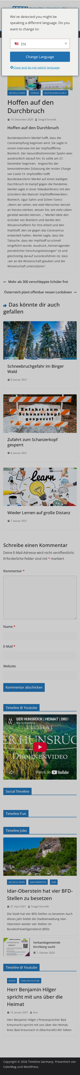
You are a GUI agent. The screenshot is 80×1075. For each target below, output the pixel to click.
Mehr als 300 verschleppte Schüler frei (38, 281)
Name (9, 626)
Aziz (35, 1012)
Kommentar (14, 571)
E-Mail (9, 646)
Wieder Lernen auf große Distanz (38, 512)
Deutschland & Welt (55, 92)
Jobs (53, 882)
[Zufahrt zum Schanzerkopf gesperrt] (40, 397)
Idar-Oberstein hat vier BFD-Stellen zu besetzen (40, 894)
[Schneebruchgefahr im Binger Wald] (40, 324)
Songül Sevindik (47, 119)
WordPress (31, 1067)
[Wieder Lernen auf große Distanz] (40, 470)
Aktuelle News (17, 92)
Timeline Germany (40, 1062)
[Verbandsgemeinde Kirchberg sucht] (16, 947)
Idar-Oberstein (38, 882)
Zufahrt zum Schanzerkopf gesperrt (32, 442)
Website (9, 666)
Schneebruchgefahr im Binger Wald (35, 368)
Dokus (12, 980)
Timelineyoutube (30, 980)
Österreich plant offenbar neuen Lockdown (38, 292)
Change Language (40, 56)
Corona (34, 92)
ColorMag (9, 1067)
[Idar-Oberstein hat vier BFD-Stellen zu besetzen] (40, 856)
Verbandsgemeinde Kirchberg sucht (46, 945)
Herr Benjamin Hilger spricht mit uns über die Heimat (35, 996)
